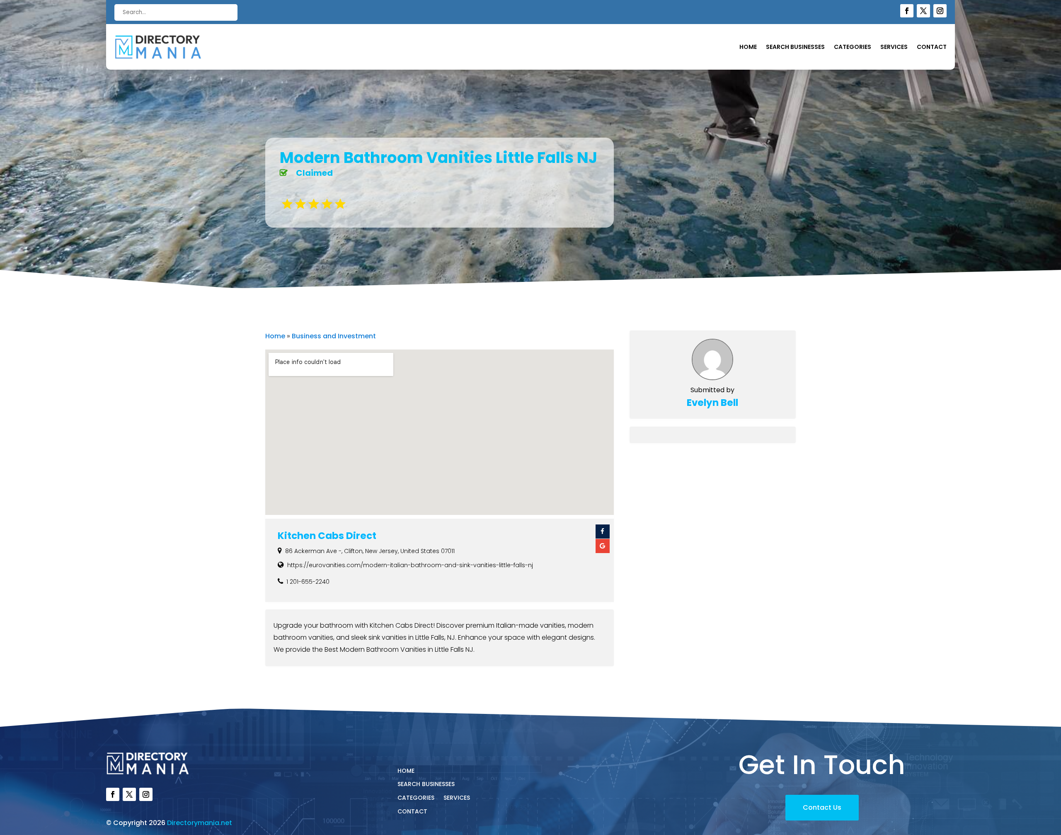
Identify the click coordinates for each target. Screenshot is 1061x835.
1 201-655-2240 (307, 582)
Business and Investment (334, 336)
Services (894, 47)
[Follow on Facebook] (906, 10)
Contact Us (822, 807)
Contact (932, 47)
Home (748, 47)
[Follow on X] (923, 10)
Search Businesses (795, 47)
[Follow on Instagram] (940, 10)
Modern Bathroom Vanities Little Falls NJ (438, 157)
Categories (852, 47)
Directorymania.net (199, 823)
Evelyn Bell (712, 402)
